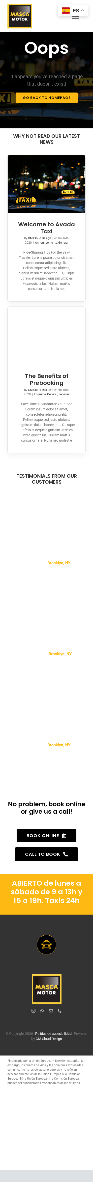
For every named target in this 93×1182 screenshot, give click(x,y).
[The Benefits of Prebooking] (46, 336)
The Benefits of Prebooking (46, 379)
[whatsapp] (42, 1011)
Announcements (46, 242)
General (63, 242)
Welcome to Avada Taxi (46, 227)
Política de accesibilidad (53, 1034)
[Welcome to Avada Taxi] (46, 184)
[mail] (51, 1011)
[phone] (60, 1011)
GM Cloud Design (39, 238)
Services (64, 394)
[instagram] (33, 1011)
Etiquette (40, 394)
